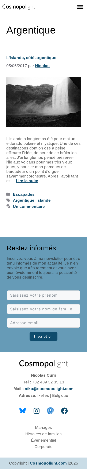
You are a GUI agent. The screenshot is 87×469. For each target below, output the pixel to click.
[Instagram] (36, 411)
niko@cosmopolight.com (49, 388)
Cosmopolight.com (48, 463)
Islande (44, 200)
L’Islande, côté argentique (31, 57)
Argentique (23, 200)
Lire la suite (27, 181)
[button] (80, 7)
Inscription (43, 336)
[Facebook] (64, 411)
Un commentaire (29, 206)
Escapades (24, 194)
